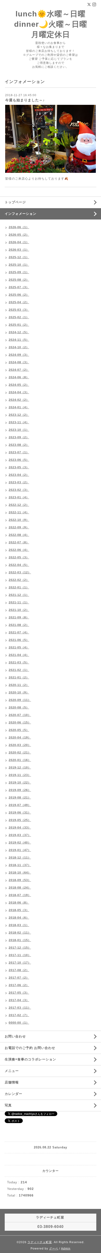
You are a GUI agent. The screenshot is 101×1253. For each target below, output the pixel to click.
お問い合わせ (15, 1036)
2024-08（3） (19, 362)
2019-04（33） (20, 827)
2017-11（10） (20, 955)
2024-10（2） (19, 347)
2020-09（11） (20, 700)
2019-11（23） (20, 775)
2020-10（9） (19, 692)
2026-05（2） (19, 234)
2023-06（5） (19, 460)
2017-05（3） (19, 992)
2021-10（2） (19, 610)
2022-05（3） (19, 557)
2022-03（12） (20, 572)
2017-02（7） (19, 1015)
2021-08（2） (19, 625)
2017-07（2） (19, 977)
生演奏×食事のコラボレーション (30, 1059)
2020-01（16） (20, 760)
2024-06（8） (19, 377)
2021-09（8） (19, 617)
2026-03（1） (19, 249)
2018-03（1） (19, 925)
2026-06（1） (19, 227)
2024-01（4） (19, 407)
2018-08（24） (20, 887)
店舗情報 (12, 1082)
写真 (8, 1105)
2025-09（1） (19, 272)
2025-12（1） (19, 257)
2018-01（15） (20, 940)
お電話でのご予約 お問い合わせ (30, 1048)
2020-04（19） (20, 737)
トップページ (15, 202)
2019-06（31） (20, 812)
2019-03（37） (20, 835)
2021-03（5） (19, 662)
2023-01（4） (19, 497)
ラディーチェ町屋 (39, 1242)
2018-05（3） (19, 910)
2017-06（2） (19, 985)
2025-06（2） (19, 294)
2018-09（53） (20, 880)
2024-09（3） (19, 354)
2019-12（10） (20, 767)
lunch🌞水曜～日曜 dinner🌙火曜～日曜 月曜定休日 (50, 24)
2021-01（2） (19, 677)
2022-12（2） (19, 505)
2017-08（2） (19, 970)
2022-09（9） (19, 527)
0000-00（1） (19, 1022)
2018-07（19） (20, 895)
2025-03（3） (19, 309)
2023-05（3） (19, 467)
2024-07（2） (19, 369)
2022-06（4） (19, 550)
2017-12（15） (20, 947)
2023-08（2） (19, 445)
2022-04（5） (19, 565)
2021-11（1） (19, 602)
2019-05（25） (20, 820)
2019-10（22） (20, 782)
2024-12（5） (19, 332)
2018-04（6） (19, 917)
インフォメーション (20, 214)
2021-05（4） (19, 647)
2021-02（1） (19, 670)
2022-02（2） (19, 580)
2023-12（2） (19, 414)
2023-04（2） (19, 475)
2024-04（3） (19, 392)
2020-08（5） (19, 707)
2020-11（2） (19, 685)
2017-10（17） (20, 962)
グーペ (53, 1248)
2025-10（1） (19, 264)
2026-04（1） (19, 242)
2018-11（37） (20, 865)
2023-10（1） (19, 430)
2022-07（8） (19, 542)
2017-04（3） (19, 1000)
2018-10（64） (20, 872)
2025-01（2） (19, 324)
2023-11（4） (19, 422)
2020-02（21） (20, 752)
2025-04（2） (19, 302)
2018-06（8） (19, 902)
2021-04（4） (19, 655)
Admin (65, 1248)
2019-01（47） (20, 850)
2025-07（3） (19, 287)
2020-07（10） (20, 715)
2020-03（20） (20, 745)
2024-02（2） (19, 399)
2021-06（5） (19, 640)
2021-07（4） (19, 632)
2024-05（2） (19, 384)
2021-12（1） (19, 595)
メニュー (12, 1071)
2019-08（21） (20, 797)
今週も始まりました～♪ (25, 100)
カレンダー (13, 1094)
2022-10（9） (19, 520)
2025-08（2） (19, 279)
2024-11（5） (19, 339)
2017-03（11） (20, 1007)
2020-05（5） (19, 730)
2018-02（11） (20, 932)
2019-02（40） (20, 842)
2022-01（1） (19, 587)
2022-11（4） (19, 512)
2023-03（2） (19, 482)
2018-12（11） (20, 857)
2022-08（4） (19, 535)
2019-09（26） (20, 790)
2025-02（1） (19, 317)
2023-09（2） (19, 437)
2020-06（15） (20, 722)
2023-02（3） (19, 490)
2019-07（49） (20, 805)
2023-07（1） (19, 452)
